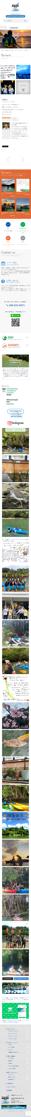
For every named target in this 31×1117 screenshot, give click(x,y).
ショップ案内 (11, 1047)
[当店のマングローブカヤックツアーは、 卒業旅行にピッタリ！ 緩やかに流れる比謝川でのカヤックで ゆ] (15, 633)
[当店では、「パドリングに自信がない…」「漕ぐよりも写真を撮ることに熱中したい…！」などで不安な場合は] (15, 660)
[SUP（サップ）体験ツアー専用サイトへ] (15, 360)
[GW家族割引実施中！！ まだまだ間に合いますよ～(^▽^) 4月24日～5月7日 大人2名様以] (15, 441)
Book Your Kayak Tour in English (15, 16)
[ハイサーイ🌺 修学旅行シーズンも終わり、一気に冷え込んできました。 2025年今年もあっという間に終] (15, 853)
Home (2, 50)
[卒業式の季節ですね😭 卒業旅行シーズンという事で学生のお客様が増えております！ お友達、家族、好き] (15, 606)
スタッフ (10, 1049)
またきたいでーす (21, 193)
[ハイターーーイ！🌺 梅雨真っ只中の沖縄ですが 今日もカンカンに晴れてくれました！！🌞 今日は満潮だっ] (15, 935)
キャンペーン (11, 1074)
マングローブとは (12, 1038)
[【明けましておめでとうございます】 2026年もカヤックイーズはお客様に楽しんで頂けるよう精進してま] (15, 825)
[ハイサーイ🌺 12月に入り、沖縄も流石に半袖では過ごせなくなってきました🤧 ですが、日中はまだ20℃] (15, 880)
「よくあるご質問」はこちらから (11, 290)
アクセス (10, 1044)
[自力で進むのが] (23, 159)
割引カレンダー (11, 1077)
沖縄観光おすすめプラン (13, 1052)
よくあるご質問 (11, 1068)
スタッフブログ (11, 1087)
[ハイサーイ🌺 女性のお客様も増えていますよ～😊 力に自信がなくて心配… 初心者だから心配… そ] (15, 578)
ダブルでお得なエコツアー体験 (19, 376)
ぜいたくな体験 (20, 212)
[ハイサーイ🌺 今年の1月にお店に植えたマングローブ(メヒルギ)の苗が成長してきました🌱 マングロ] (15, 468)
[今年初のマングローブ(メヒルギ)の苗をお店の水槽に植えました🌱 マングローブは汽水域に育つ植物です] (15, 770)
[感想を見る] (8, 185)
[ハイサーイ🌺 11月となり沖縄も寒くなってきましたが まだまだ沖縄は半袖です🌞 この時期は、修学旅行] (15, 907)
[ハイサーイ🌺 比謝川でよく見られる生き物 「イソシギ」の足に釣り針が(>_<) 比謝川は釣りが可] (15, 496)
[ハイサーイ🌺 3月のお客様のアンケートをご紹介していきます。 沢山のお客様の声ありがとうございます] (15, 551)
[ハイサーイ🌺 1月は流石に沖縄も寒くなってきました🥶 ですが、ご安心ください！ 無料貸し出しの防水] (15, 798)
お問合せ (10, 1063)
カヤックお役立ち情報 (13, 1066)
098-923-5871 (14, 28)
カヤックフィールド (12, 1036)
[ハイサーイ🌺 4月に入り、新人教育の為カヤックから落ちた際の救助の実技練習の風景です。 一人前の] (15, 523)
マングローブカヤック (13, 1031)
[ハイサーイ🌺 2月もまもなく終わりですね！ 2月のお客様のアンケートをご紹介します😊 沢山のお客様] (15, 688)
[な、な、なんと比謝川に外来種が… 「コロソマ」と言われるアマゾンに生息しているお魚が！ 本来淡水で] (15, 743)
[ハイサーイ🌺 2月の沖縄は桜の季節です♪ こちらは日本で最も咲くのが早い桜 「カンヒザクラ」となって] (15, 715)
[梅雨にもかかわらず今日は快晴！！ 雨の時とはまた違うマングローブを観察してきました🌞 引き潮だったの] (15, 962)
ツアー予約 (10, 1058)
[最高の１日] (8, 159)
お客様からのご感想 (9, 50)
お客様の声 (10, 1083)
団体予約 (10, 1060)
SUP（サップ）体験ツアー (20, 369)
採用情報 (9, 1090)
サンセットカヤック (19, 50)
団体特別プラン (11, 1079)
